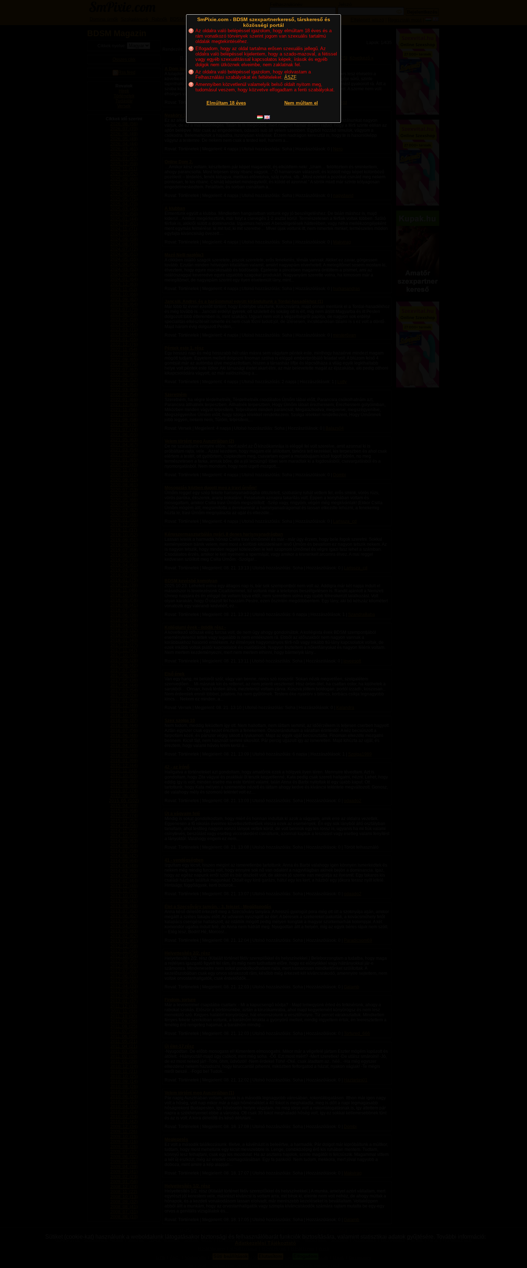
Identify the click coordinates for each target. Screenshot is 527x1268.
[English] (267, 117)
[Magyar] (260, 117)
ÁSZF (290, 77)
